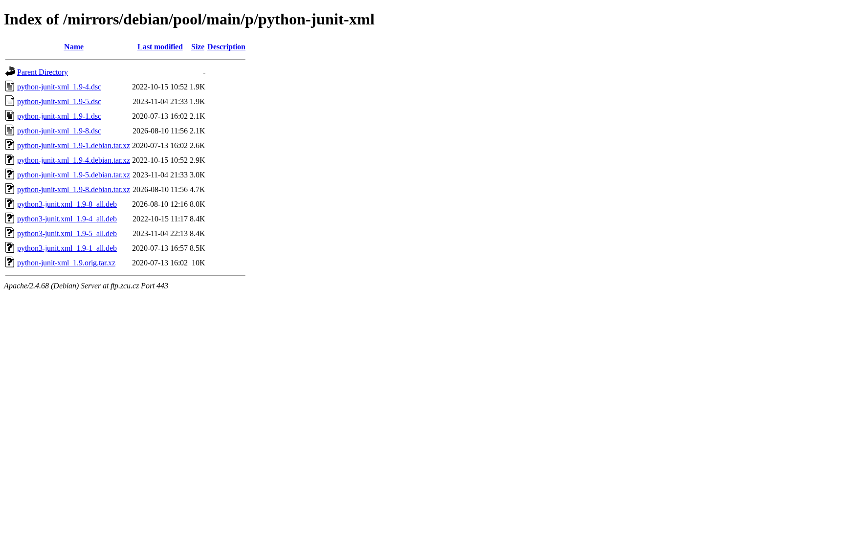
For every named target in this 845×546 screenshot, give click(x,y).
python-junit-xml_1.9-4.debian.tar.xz (73, 160)
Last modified (160, 47)
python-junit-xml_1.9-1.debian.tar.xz (73, 145)
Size (197, 47)
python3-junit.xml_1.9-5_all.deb (67, 233)
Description (226, 47)
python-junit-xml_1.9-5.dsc (59, 101)
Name (74, 47)
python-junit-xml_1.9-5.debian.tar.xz (73, 175)
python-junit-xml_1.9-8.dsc (59, 131)
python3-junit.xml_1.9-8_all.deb (67, 204)
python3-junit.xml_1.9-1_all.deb (67, 248)
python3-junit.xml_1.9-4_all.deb (67, 219)
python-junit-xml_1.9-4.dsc (59, 87)
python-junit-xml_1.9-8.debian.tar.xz (73, 189)
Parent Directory (42, 72)
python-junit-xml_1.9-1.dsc (59, 116)
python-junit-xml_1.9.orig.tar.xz (66, 263)
